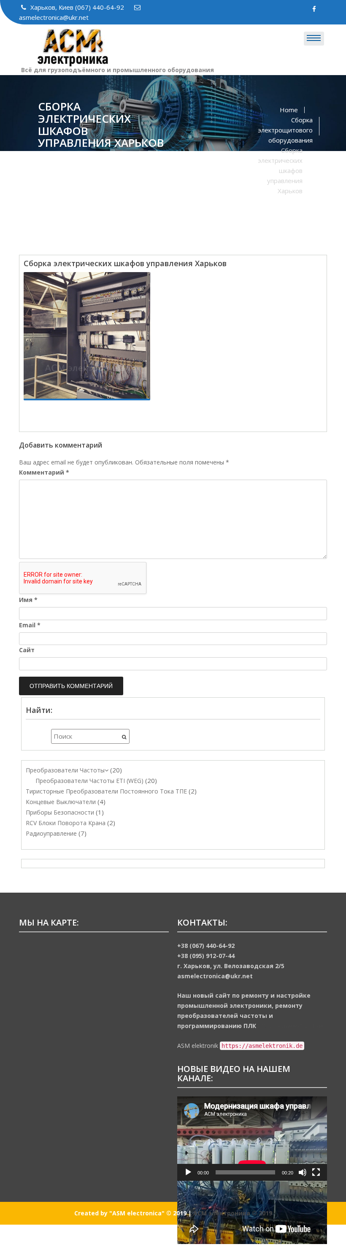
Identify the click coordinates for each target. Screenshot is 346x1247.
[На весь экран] (316, 1172)
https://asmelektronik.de (291, 1026)
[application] (252, 1138)
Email (30, 625)
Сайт (27, 650)
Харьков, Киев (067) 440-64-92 (78, 7)
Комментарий (44, 472)
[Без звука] (302, 1172)
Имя (28, 600)
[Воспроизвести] (188, 1172)
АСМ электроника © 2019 (232, 1213)
